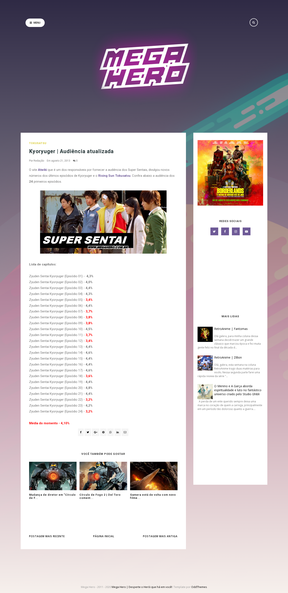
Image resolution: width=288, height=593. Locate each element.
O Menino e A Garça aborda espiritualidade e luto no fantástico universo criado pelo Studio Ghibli (237, 390)
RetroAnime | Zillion (228, 357)
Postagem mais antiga (160, 536)
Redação (39, 160)
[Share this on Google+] (95, 432)
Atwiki (43, 170)
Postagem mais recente (47, 536)
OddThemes (199, 587)
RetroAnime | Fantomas (231, 329)
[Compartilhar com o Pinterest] (125, 432)
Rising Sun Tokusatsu (114, 176)
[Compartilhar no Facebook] (81, 432)
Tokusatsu (37, 143)
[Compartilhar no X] (88, 432)
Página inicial (103, 536)
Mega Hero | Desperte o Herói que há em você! (142, 587)
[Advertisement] (230, 275)
